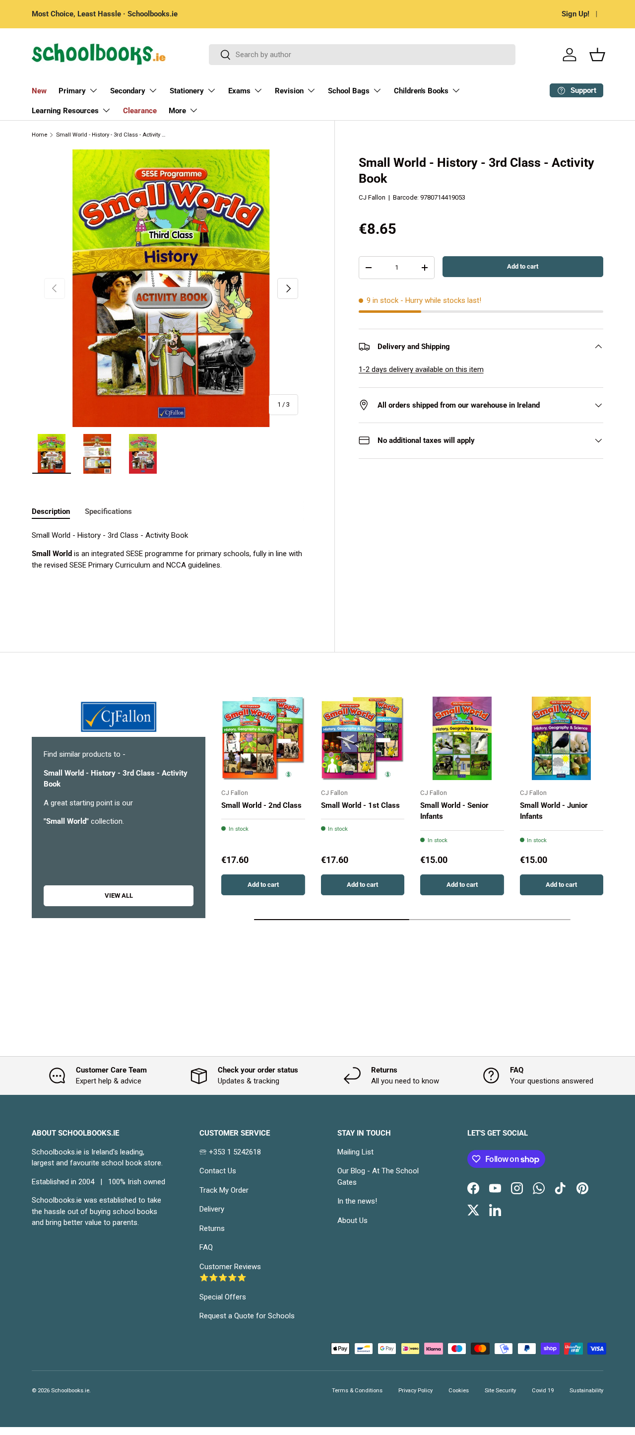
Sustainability (586, 1390)
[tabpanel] (171, 569)
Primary (72, 90)
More (177, 110)
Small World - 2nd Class (261, 805)
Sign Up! (575, 13)
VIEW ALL (119, 895)
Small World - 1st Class (360, 805)
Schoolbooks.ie (70, 1390)
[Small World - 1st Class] (363, 739)
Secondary (127, 90)
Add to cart (522, 266)
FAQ (206, 1247)
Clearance (140, 110)
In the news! (357, 1201)
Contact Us (217, 1170)
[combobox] (362, 54)
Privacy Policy (415, 1390)
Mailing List (355, 1152)
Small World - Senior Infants (454, 811)
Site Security (500, 1390)
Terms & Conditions (357, 1390)
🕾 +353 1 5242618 (230, 1152)
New (39, 90)
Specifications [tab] (108, 511)
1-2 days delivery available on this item (421, 369)
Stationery (187, 90)
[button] (597, 55)
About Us (352, 1220)
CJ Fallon (372, 197)
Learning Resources (65, 110)
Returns (212, 1228)
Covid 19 (543, 1390)
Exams (239, 90)
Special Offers (222, 1296)
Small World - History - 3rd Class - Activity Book (112, 135)
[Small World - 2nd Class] (263, 739)
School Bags (349, 90)
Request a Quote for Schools (247, 1315)
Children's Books (421, 90)
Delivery (211, 1209)
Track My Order (224, 1190)
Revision (289, 90)
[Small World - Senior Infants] (462, 739)
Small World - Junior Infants (554, 811)
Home (39, 135)
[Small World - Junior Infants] (562, 739)
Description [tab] (51, 511)
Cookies (458, 1390)
